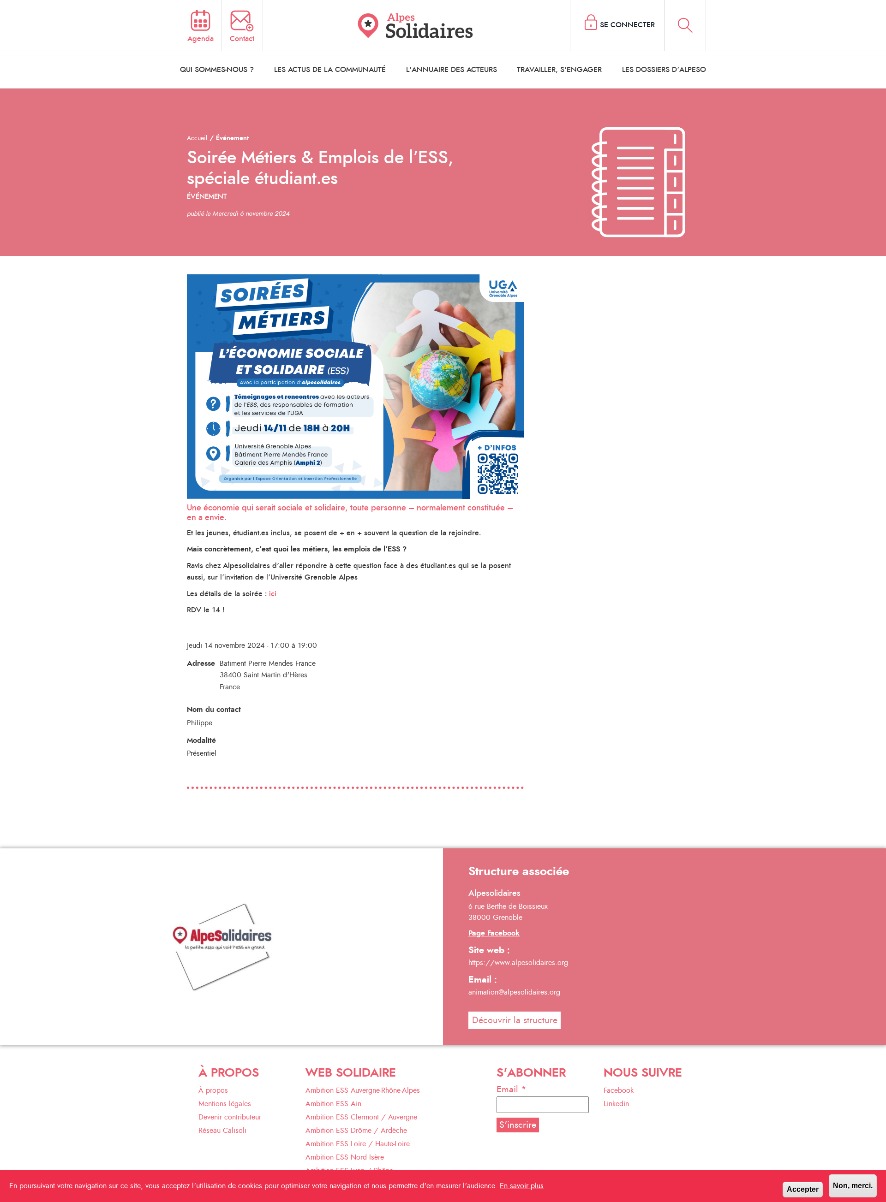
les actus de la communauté (330, 69)
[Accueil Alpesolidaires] (417, 25)
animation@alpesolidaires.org (514, 992)
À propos (213, 1090)
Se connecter (627, 25)
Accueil (197, 138)
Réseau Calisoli (222, 1130)
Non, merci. (853, 1186)
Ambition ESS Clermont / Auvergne (361, 1117)
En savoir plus (522, 1186)
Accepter (803, 1189)
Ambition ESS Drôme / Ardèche (356, 1130)
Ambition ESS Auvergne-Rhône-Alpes (362, 1090)
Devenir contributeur (229, 1117)
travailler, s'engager (559, 69)
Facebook (619, 1090)
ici (272, 594)
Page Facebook (494, 933)
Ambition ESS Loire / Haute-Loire (357, 1144)
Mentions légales (224, 1103)
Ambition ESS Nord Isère (344, 1157)
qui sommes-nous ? (217, 69)
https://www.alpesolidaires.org (518, 962)
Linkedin (616, 1103)
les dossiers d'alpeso (664, 69)
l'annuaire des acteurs (451, 69)
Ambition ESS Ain (333, 1103)
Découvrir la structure (514, 1020)
